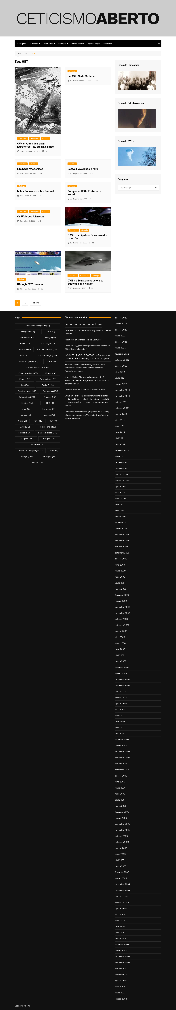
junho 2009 (120, 570)
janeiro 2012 (121, 384)
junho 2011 (120, 426)
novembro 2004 (122, 890)
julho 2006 (120, 781)
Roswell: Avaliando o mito (83, 168)
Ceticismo (33, 43)
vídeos (38, 462)
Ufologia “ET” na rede (30, 284)
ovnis (25, 427)
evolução (48, 385)
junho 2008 (120, 643)
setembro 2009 (122, 552)
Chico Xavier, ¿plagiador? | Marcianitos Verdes (86, 345)
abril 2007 (119, 727)
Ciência (106, 43)
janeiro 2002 (121, 998)
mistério (49, 415)
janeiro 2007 (121, 745)
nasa (22, 421)
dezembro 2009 (122, 534)
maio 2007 (120, 721)
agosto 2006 (121, 775)
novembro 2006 (122, 757)
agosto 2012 (121, 366)
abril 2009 (119, 583)
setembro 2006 (122, 769)
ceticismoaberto (47, 349)
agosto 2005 (121, 848)
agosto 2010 (121, 486)
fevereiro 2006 (122, 812)
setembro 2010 (122, 480)
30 (42, 289)
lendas (26, 415)
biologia (50, 337)
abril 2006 (119, 800)
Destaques (21, 43)
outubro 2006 (121, 763)
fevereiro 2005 (122, 872)
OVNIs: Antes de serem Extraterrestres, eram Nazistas (35, 145)
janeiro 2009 (121, 601)
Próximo (35, 303)
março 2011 (120, 444)
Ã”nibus (98, 324)
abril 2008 (119, 655)
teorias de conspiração (30, 450)
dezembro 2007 (122, 679)
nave (38, 421)
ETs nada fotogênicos (30, 168)
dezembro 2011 (122, 390)
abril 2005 (119, 860)
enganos (51, 373)
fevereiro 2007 (122, 739)
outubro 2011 (121, 402)
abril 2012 (119, 378)
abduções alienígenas (38, 325)
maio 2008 (120, 649)
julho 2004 (120, 914)
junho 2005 (120, 854)
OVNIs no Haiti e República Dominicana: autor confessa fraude (87, 402)
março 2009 (120, 589)
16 (97, 81)
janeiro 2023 (121, 323)
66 (92, 288)
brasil (25, 343)
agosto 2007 (121, 703)
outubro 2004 (121, 896)
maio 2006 (120, 793)
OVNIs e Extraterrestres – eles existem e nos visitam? (85, 282)
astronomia (27, 337)
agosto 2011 (121, 414)
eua (25, 385)
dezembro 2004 (122, 884)
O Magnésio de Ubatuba (89, 339)
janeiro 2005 (121, 878)
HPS (50, 403)
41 (93, 243)
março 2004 (120, 938)
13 (46, 151)
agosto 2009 (121, 558)
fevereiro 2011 (122, 450)
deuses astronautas (37, 367)
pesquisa (26, 438)
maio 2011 (120, 432)
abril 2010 (119, 510)
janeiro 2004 (121, 950)
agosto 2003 (121, 980)
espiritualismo (48, 379)
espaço (24, 379)
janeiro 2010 (121, 528)
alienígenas (27, 331)
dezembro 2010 (122, 462)
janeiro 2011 (121, 456)
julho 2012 (120, 372)
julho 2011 (120, 420)
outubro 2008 (121, 619)
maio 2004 (120, 926)
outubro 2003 (121, 968)
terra (53, 450)
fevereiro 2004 (122, 944)
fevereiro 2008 (122, 667)
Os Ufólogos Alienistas (30, 216)
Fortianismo (76, 43)
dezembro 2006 (122, 751)
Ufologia (62, 43)
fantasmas (50, 391)
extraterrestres (27, 391)
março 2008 (120, 661)
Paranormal (48, 43)
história (27, 403)
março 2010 (120, 516)
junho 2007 (120, 715)
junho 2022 (120, 335)
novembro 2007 (122, 685)
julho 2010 (120, 492)
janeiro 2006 (121, 818)
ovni (53, 421)
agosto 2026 (121, 317)
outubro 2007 (121, 691)
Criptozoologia (93, 43)
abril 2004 (119, 932)
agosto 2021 (121, 341)
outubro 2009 (121, 546)
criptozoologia (48, 355)
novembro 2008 (122, 613)
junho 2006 (120, 787)
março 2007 (120, 733)
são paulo (37, 444)
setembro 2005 (122, 842)
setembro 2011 (122, 408)
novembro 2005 (122, 830)
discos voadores (28, 373)
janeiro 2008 (121, 673)
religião (49, 438)
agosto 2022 (121, 329)
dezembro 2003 (122, 956)
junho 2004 (120, 920)
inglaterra (48, 409)
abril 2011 (119, 438)
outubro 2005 (121, 836)
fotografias (27, 397)
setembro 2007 (122, 697)
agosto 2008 (121, 631)
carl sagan (48, 343)
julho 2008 (120, 637)
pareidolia (24, 433)
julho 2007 (120, 709)
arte (51, 331)
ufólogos (49, 456)
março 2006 (120, 806)
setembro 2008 (122, 625)
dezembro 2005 (122, 824)
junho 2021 (120, 347)
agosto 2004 (121, 908)
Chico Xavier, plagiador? (76, 349)
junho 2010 (120, 498)
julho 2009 (120, 564)
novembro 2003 (122, 962)
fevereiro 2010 (122, 522)
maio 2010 (120, 504)
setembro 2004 (122, 902)
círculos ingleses (28, 361)
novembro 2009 (122, 540)
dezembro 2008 (122, 607)
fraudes (50, 397)
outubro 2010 (121, 474)
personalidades (47, 433)
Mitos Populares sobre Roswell (35, 191)
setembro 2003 (122, 974)
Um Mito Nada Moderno (81, 76)
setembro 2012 (122, 360)
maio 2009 (120, 576)
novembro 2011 (122, 396)
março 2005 (120, 866)
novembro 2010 (122, 468)
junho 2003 (120, 992)
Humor (25, 409)
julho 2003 (120, 986)
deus (51, 361)
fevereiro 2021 (122, 353)
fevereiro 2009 (122, 595)
